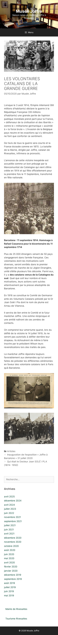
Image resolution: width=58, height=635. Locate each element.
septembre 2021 (13, 521)
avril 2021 (9, 533)
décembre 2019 (12, 574)
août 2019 (9, 583)
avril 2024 (9, 504)
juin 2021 (9, 529)
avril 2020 (9, 562)
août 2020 (9, 550)
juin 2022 (9, 513)
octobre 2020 (11, 546)
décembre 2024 (12, 500)
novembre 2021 (12, 517)
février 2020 (10, 566)
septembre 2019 (13, 579)
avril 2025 (9, 496)
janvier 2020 (11, 570)
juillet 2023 (10, 509)
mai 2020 (9, 558)
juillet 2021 (10, 525)
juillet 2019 (10, 587)
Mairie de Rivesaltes (16, 609)
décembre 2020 (12, 537)
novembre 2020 (12, 542)
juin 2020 (9, 554)
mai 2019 (9, 595)
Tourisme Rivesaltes (16, 618)
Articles (11, 451)
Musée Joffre (29, 11)
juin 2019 (9, 591)
